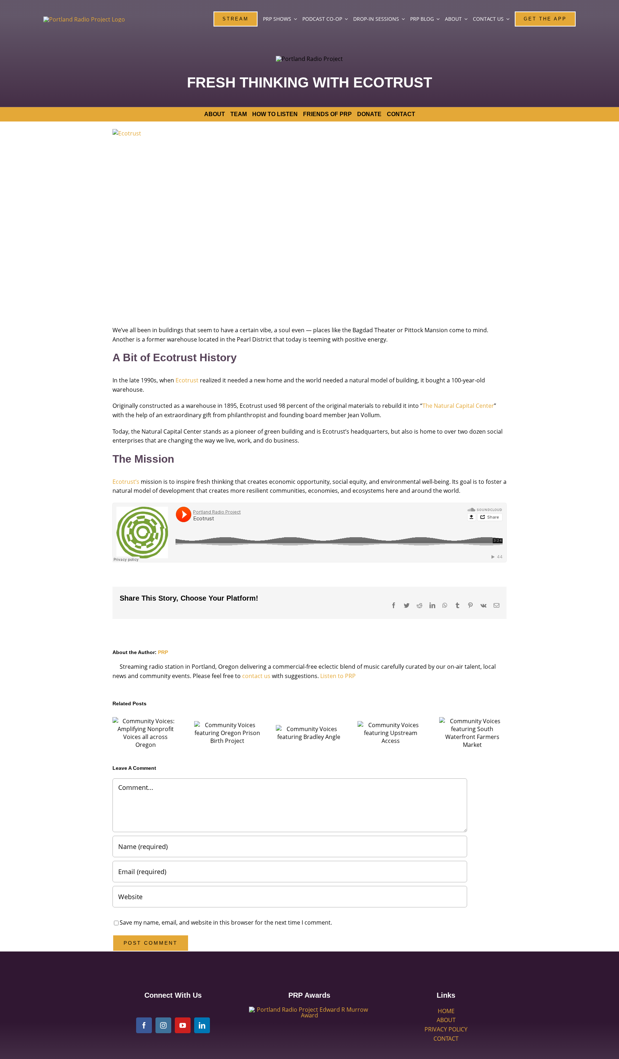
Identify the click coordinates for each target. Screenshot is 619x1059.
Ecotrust (187, 380)
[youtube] (183, 1025)
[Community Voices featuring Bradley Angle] (309, 733)
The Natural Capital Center (458, 406)
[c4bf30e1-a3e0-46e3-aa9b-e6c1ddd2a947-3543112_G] (309, 1009)
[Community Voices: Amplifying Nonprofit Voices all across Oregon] (145, 733)
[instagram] (163, 1025)
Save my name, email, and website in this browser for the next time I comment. (226, 922)
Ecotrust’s (125, 482)
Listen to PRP (338, 676)
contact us (256, 676)
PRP (163, 652)
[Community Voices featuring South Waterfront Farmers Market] (472, 733)
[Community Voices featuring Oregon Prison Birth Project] (227, 733)
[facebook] (144, 1025)
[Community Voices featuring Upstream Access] (390, 733)
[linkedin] (202, 1025)
